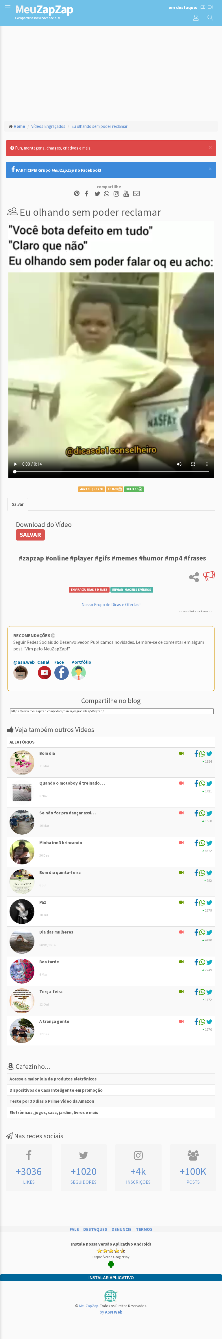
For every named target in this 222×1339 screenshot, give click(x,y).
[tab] (17, 504)
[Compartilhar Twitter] (99, 194)
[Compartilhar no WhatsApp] (108, 194)
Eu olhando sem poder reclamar (99, 126)
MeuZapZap (88, 1305)
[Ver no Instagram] (117, 194)
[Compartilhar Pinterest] (76, 194)
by (111, 1312)
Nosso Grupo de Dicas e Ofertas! (111, 604)
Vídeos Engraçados (48, 126)
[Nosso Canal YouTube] (127, 194)
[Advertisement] (111, 72)
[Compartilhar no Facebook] (88, 194)
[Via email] (136, 194)
